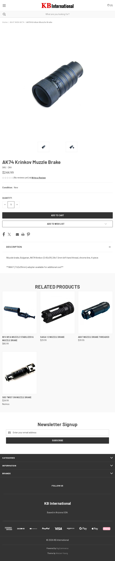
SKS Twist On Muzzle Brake (16, 397)
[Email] (17, 234)
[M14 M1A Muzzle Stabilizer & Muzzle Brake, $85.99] (19, 312)
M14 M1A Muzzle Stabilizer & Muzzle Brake (18, 339)
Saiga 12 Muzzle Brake (52, 337)
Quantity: (7, 198)
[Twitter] (9, 234)
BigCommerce (62, 548)
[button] (37, 178)
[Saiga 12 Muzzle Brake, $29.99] (57, 312)
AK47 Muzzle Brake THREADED (93, 337)
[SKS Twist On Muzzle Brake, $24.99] (19, 373)
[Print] (22, 234)
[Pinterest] (28, 234)
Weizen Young (62, 553)
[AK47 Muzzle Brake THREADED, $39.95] (95, 312)
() (111, 5)
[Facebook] (3, 234)
